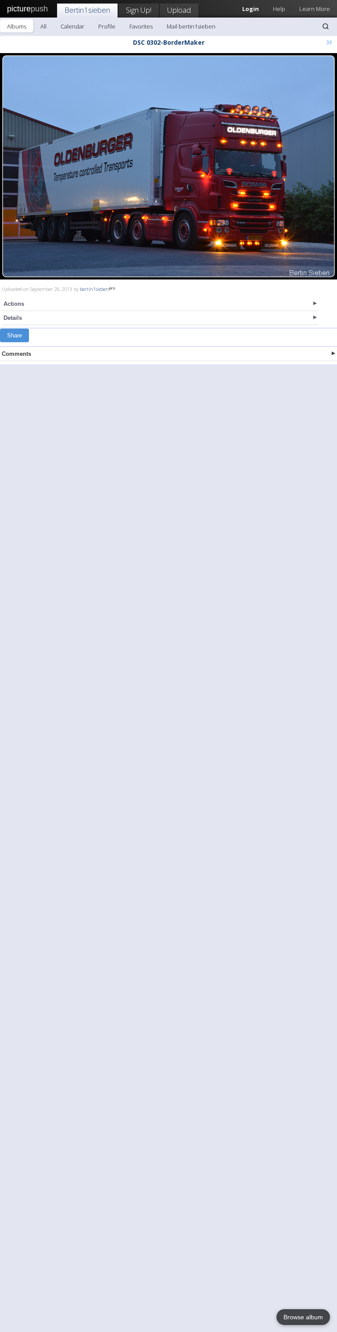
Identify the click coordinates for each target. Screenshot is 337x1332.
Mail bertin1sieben (191, 26)
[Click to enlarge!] (168, 166)
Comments (16, 354)
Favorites (141, 26)
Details (13, 318)
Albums (16, 26)
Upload (179, 10)
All (43, 26)
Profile (106, 26)
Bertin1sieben (87, 10)
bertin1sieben (94, 289)
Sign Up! (138, 10)
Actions (14, 304)
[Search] (326, 26)
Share (14, 335)
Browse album (303, 1317)
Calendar (72, 26)
